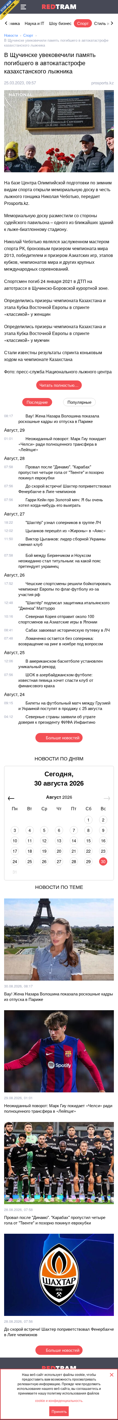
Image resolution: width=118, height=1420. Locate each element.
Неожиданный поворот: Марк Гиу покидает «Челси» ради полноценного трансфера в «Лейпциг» (62, 444)
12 (44, 840)
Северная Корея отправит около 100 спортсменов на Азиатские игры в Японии (57, 619)
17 (15, 851)
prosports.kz (102, 82)
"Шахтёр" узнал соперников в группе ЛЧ (63, 522)
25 (29, 861)
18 (29, 851)
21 (74, 851)
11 (29, 840)
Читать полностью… (59, 385)
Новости (11, 35)
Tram (59, 7)
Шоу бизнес (60, 23)
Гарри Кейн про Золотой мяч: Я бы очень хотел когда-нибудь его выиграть (60, 502)
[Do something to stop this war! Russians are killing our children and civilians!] (10, 10)
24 (15, 861)
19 (44, 851)
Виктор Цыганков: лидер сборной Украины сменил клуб (62, 541)
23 (103, 851)
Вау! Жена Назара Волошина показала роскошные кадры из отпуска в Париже (58, 418)
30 (103, 861)
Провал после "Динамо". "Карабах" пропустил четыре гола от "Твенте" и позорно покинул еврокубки (61, 472)
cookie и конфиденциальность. (59, 1400)
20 (59, 851)
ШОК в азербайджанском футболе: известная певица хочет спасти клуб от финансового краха (55, 680)
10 (15, 840)
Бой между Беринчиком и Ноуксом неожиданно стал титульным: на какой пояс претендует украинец (59, 560)
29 (88, 861)
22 (88, 851)
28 (74, 861)
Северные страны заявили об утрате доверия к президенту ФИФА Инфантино (56, 719)
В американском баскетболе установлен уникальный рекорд (60, 663)
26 (44, 861)
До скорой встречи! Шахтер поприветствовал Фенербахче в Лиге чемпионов (64, 488)
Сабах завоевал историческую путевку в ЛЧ (68, 630)
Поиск (111, 7)
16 (103, 840)
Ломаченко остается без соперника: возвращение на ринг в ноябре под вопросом (60, 640)
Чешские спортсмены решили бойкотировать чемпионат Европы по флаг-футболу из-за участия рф (64, 588)
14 (74, 840)
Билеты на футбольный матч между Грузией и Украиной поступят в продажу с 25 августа (64, 705)
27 (59, 861)
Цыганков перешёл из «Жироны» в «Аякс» (66, 530)
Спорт (83, 23)
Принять (59, 1411)
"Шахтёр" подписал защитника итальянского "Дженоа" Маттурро (63, 605)
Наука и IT (34, 23)
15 (88, 840)
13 (59, 840)
